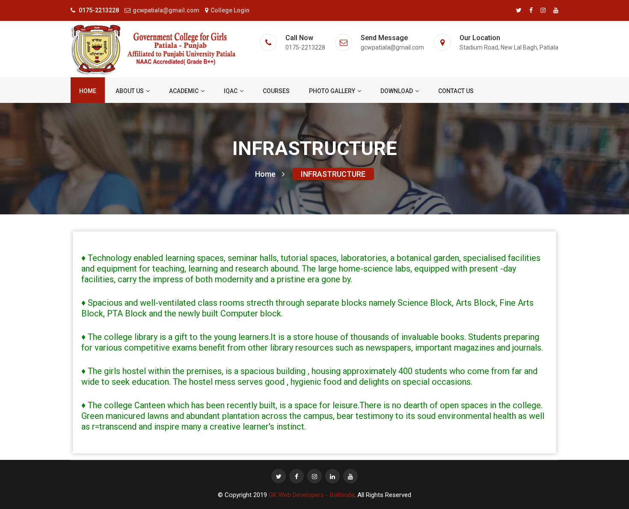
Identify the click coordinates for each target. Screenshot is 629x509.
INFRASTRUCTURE (333, 174)
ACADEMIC (184, 91)
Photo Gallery (332, 91)
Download (396, 91)
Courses (276, 91)
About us (130, 91)
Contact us (456, 91)
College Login (230, 10)
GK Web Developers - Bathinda (311, 495)
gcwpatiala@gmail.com (166, 10)
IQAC (230, 91)
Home (87, 91)
